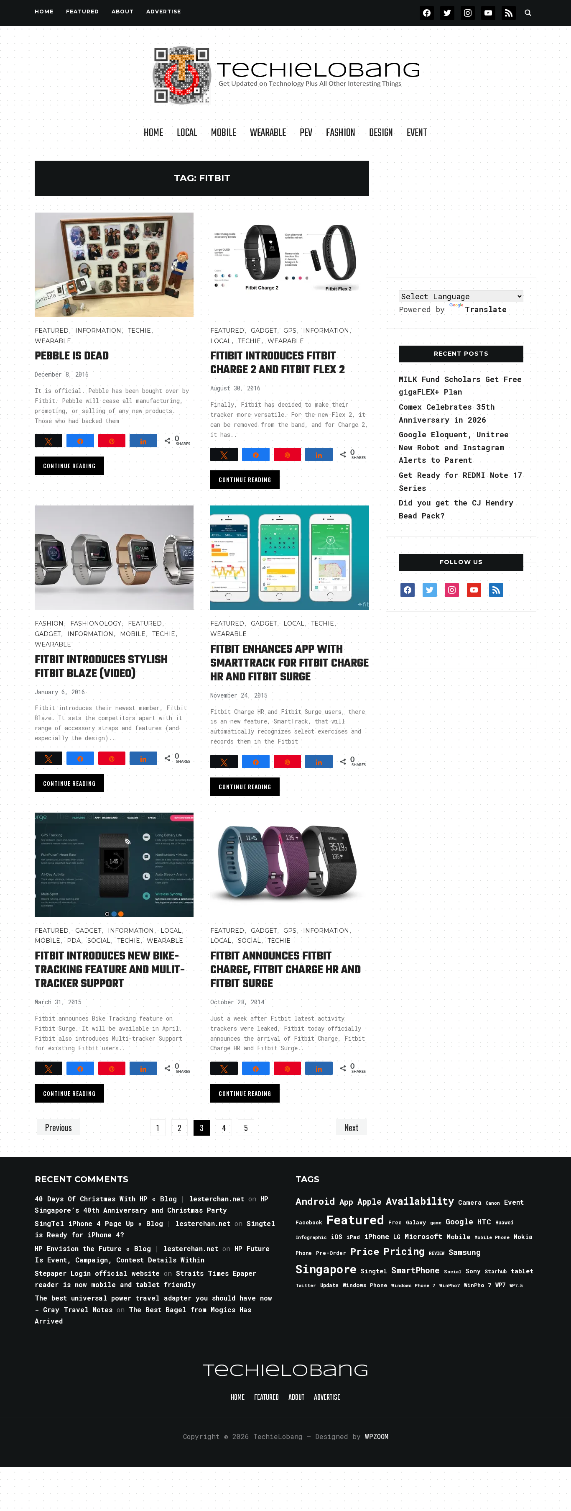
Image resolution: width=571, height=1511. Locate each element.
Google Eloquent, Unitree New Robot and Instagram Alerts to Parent (454, 447)
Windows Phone (365, 1285)
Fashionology (95, 623)
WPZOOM (376, 1436)
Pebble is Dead (72, 356)
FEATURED (82, 11)
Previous (58, 1127)
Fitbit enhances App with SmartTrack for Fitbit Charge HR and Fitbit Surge (289, 663)
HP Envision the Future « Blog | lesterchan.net (126, 1248)
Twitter (306, 1285)
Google (459, 1221)
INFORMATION (98, 330)
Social (98, 940)
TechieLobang (286, 1371)
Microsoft (423, 1236)
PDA (74, 940)
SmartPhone (415, 1270)
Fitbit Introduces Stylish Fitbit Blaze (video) (101, 667)
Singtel (374, 1271)
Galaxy (416, 1222)
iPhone (376, 1236)
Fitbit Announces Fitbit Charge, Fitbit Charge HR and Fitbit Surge (285, 970)
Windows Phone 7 (413, 1285)
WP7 (500, 1285)
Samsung (465, 1252)
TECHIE (139, 330)
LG (396, 1237)
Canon (493, 1203)
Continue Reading (69, 465)
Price (364, 1251)
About (123, 11)
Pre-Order (331, 1252)
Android (315, 1201)
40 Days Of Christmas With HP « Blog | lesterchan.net (139, 1198)
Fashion (340, 133)
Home (44, 11)
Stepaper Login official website (97, 1273)
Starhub (495, 1271)
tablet (522, 1271)
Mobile (223, 133)
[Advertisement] (461, 213)
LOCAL (187, 133)
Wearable (268, 133)
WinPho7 (449, 1285)
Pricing (404, 1250)
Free (395, 1222)
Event (417, 133)
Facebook (309, 1222)
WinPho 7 (477, 1285)
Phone (304, 1252)
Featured (355, 1219)
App (346, 1201)
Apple (369, 1201)
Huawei (504, 1222)
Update (329, 1285)
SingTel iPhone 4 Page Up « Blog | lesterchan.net (132, 1223)
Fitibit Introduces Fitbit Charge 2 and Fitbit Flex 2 (277, 363)
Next (351, 1127)
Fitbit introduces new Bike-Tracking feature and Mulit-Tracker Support (110, 970)
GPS (289, 330)
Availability (420, 1201)
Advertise (163, 11)
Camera (470, 1202)
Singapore (326, 1269)
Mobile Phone (492, 1237)
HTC (484, 1221)
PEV (306, 133)
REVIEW (436, 1253)
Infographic (311, 1237)
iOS (336, 1236)
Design (381, 133)
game (435, 1222)
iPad (353, 1237)
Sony (473, 1271)
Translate (486, 309)
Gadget (264, 330)
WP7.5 (516, 1285)
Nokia (523, 1237)
